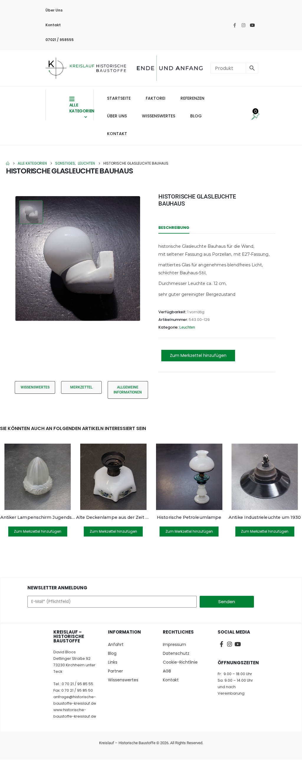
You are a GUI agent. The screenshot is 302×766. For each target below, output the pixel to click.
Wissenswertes (123, 680)
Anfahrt (116, 644)
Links (112, 662)
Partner (115, 671)
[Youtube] (252, 25)
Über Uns (54, 10)
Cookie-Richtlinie (180, 662)
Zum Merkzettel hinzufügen (198, 355)
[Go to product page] (37, 477)
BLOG (196, 116)
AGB (167, 671)
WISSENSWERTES (158, 116)
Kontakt (53, 24)
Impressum (174, 644)
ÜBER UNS (117, 116)
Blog (112, 653)
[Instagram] (243, 25)
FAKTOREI (155, 98)
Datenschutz (176, 653)
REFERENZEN (192, 98)
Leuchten (187, 327)
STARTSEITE (119, 98)
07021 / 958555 (59, 39)
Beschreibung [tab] (173, 227)
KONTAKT (117, 134)
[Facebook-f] (234, 25)
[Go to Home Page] (7, 163)
